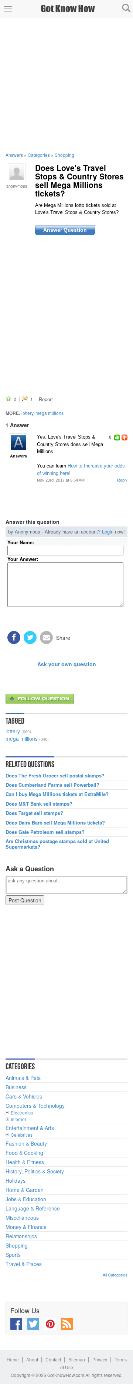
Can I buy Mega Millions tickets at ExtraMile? (57, 794)
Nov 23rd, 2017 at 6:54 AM (61, 480)
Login (107, 531)
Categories (39, 155)
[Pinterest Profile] (50, 1324)
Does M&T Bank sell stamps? (39, 803)
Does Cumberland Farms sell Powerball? (52, 784)
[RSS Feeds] (67, 1324)
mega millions (49, 413)
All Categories (115, 1275)
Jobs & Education (26, 1199)
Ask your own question (66, 664)
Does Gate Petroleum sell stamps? (45, 832)
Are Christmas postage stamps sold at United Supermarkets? (57, 844)
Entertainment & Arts (30, 1128)
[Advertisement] (66, 85)
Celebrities (22, 1135)
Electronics (22, 1112)
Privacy (99, 1359)
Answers (14, 155)
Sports (13, 1254)
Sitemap (76, 1359)
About (32, 1359)
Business (16, 1087)
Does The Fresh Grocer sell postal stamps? (55, 775)
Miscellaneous (22, 1217)
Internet (18, 1119)
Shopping (64, 155)
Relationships (21, 1236)
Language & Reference (33, 1208)
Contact (53, 1359)
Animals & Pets (23, 1077)
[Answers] (18, 442)
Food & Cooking (24, 1152)
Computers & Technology (35, 1105)
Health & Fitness (25, 1162)
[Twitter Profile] (33, 1324)
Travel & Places (24, 1264)
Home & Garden (25, 1189)
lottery (27, 413)
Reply (122, 480)
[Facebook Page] (16, 1324)
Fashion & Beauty (26, 1143)
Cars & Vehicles (24, 1096)
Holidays (15, 1180)
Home (13, 1359)
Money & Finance (26, 1227)
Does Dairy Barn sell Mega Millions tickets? (55, 822)
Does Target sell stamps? (34, 813)
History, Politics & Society (35, 1171)
